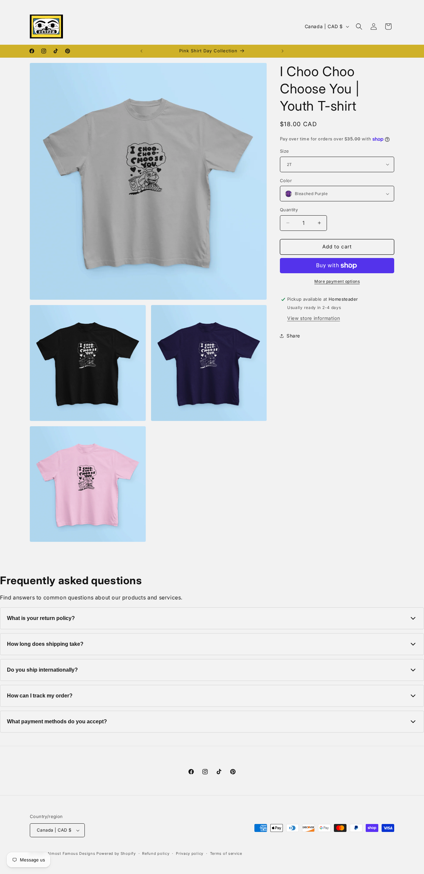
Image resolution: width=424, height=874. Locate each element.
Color (286, 180)
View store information (313, 318)
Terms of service (226, 853)
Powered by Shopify (116, 853)
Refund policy (155, 853)
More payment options (337, 281)
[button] (359, 26)
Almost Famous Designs (71, 853)
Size (284, 151)
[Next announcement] (282, 51)
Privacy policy (189, 853)
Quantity (289, 209)
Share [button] (293, 335)
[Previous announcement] (141, 51)
